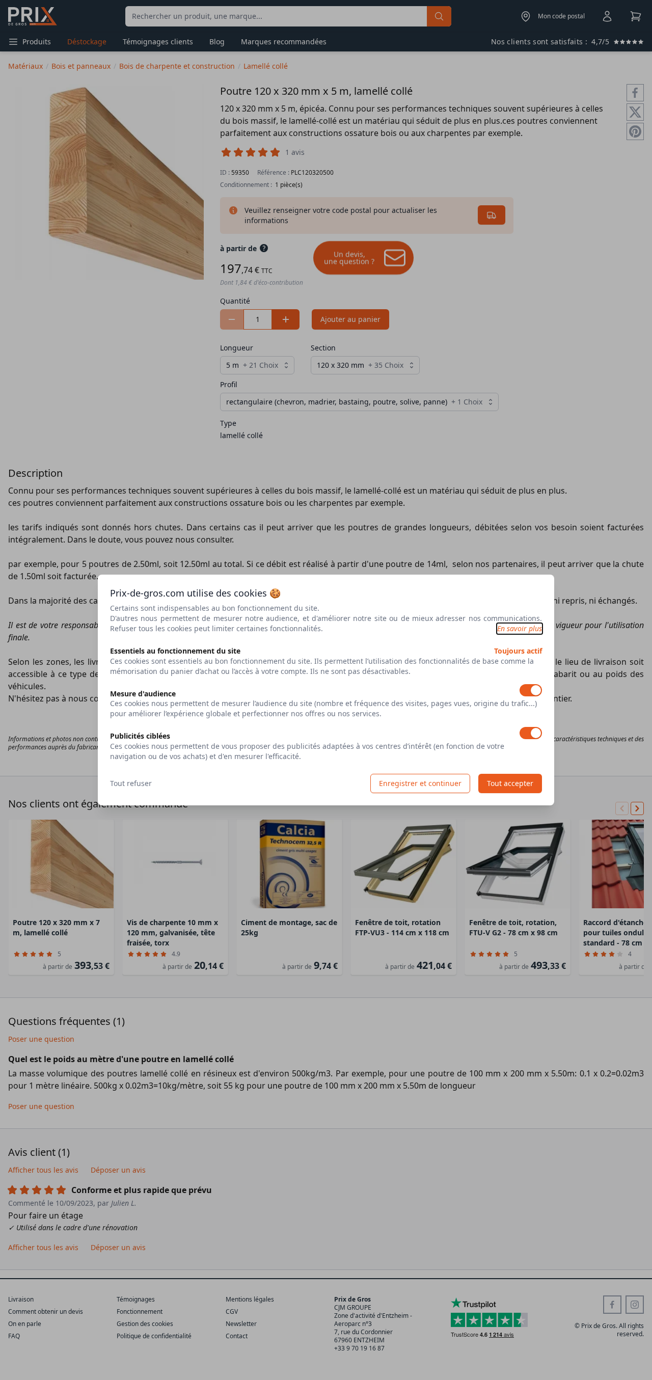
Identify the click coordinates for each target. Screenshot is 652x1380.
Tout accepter (510, 783)
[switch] (531, 690)
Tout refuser (131, 783)
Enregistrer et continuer (420, 783)
